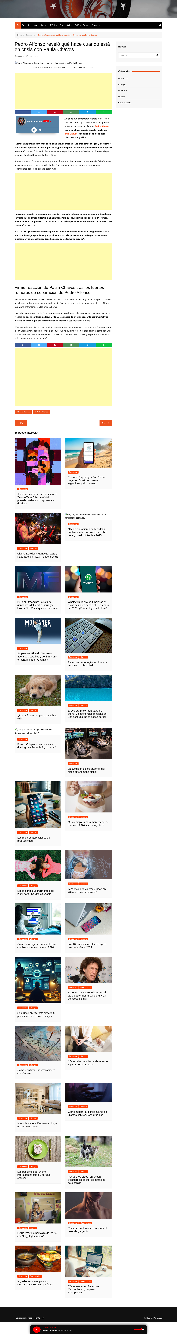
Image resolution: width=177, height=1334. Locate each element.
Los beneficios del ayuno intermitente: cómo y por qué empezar (34, 1174)
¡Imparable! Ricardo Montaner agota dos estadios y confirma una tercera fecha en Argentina (37, 656)
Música (53, 25)
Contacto (96, 25)
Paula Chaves (70, 133)
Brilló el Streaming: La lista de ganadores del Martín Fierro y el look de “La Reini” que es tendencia (37, 605)
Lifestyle (44, 25)
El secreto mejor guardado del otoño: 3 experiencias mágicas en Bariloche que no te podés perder (87, 713)
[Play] (34, 130)
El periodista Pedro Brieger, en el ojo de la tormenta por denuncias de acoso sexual (87, 995)
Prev (22, 423)
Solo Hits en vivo (29, 25)
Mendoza (33, 549)
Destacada (33, 56)
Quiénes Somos (82, 25)
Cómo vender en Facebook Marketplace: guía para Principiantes (83, 1289)
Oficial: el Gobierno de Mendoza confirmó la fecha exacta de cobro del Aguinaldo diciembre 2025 (87, 532)
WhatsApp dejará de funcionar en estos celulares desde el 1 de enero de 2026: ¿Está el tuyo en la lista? (88, 605)
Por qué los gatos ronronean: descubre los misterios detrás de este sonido (86, 1179)
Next (104, 423)
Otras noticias (65, 25)
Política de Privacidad (153, 1318)
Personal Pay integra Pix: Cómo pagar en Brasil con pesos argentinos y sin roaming (86, 480)
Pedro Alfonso (102, 126)
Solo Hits (20, 56)
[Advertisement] (63, 91)
